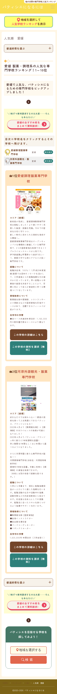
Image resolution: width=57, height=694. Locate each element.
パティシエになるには (23, 7)
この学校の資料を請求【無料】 (28, 348)
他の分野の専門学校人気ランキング (40, 1)
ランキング (16, 683)
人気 (27, 683)
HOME (5, 683)
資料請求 (48, 152)
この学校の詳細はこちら (28, 334)
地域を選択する (30, 650)
